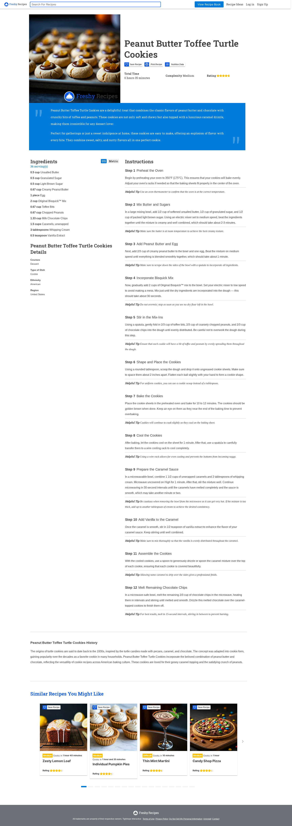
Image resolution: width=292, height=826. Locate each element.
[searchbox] (95, 4)
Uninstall (207, 819)
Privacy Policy (161, 819)
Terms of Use (149, 819)
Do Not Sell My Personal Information (185, 819)
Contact (215, 819)
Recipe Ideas (234, 4)
